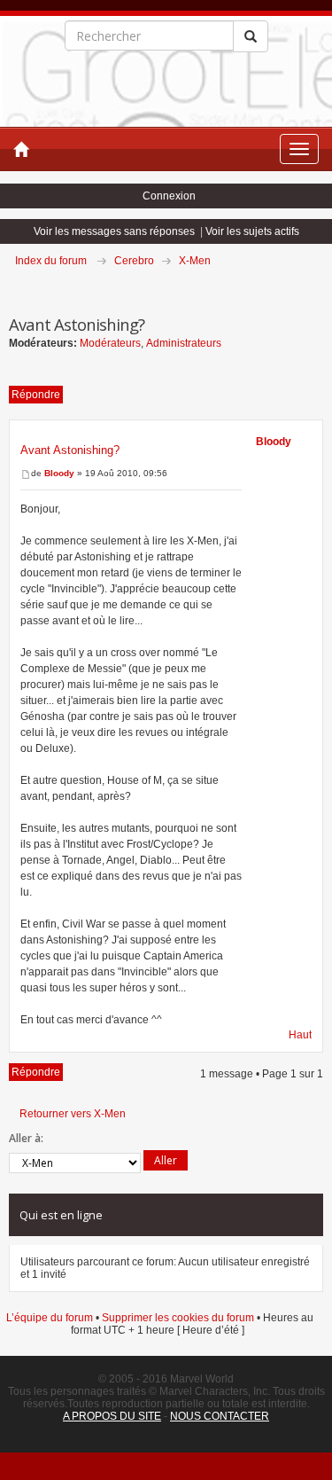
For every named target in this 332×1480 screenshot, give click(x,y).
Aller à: (26, 1138)
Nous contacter (219, 1416)
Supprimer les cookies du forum (178, 1318)
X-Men (195, 260)
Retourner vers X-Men (72, 1114)
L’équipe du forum (49, 1318)
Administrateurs (183, 343)
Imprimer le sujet (322, 286)
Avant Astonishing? (70, 450)
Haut (300, 1035)
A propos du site (112, 1416)
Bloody (59, 473)
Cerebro (134, 260)
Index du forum (51, 260)
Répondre (36, 394)
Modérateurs (110, 343)
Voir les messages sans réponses (114, 231)
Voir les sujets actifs (252, 231)
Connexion (169, 196)
